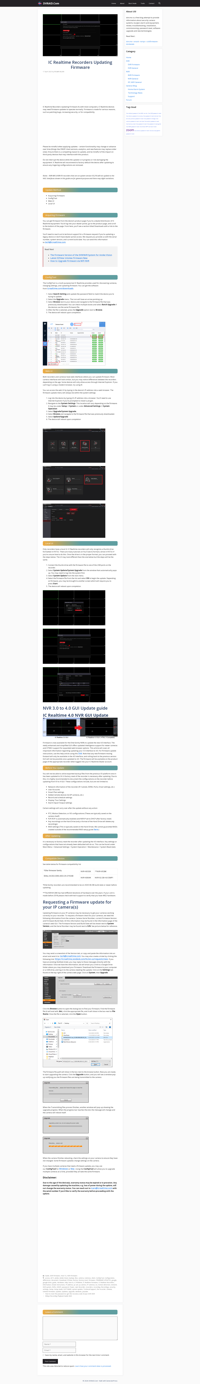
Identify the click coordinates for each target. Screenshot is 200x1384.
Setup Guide (58, 1289)
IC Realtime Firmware (90, 1282)
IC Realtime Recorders (106, 1282)
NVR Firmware (72, 1276)
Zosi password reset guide (154, 124)
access (47, 1278)
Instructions (61, 1285)
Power (72, 1287)
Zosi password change (150, 118)
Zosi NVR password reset (132, 126)
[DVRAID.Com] (40, 3)
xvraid (136, 41)
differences (47, 1280)
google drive (47, 1282)
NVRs (54, 1287)
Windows (63, 1168)
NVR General (133, 78)
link (80, 753)
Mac (73, 1168)
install (54, 1285)
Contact (151, 3)
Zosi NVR (140, 113)
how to (71, 1282)
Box (76, 1278)
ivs (96, 1285)
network (114, 1285)
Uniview (109, 1289)
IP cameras (91, 1285)
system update (77, 1289)
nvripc (142, 41)
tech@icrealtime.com (55, 242)
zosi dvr (145, 113)
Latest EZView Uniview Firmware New (69, 258)
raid (76, 1287)
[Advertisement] (80, 90)
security (112, 1287)
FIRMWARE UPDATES (103, 1280)
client (93, 1278)
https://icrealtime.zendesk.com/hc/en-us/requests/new (81, 959)
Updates (65, 1291)
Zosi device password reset (141, 130)
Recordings (105, 1287)
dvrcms (129, 41)
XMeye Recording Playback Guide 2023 (58, 1296)
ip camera (82, 1285)
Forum (129, 100)
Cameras (88, 1278)
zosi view (141, 121)
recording (97, 1287)
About (122, 3)
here (96, 829)
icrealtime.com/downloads (60, 288)
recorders (89, 1287)
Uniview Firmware (49, 1291)
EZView (69, 1280)
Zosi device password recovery (134, 116)
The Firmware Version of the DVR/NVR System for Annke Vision (81, 255)
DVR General (133, 68)
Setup (51, 1289)
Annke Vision (64, 1278)
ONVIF (59, 1287)
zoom (130, 130)
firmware (92, 1280)
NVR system (47, 1287)
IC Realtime (78, 1282)
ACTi (52, 1278)
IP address (69, 1285)
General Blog (131, 86)
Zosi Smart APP (144, 126)
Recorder (82, 1287)
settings (45, 1289)
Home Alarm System (136, 89)
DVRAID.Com (51, 3)
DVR (127, 61)
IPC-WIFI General (135, 82)
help (66, 1282)
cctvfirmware (152, 41)
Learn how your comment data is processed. (93, 1366)
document (54, 1280)
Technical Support (89, 1289)
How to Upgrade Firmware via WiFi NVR (69, 261)
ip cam (76, 1285)
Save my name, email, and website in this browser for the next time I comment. (77, 1355)
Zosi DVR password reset (154, 113)
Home (113, 3)
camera (81, 1278)
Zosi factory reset (131, 124)
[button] (159, 3)
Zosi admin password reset (151, 121)
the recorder (101, 1289)
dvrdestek (130, 44)
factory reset (83, 1280)
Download (62, 1280)
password (65, 1287)
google (114, 1280)
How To (63, 1276)
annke (57, 1278)
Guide (47, 1276)
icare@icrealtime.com (101, 1188)
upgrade (72, 1291)
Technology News (135, 93)
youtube (85, 1291)
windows (78, 1291)
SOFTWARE (67, 1289)
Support (131, 96)
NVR (128, 71)
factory (75, 1280)
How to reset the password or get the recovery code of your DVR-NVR (70, 1294)
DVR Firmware (55, 1276)
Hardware (60, 1282)
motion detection (104, 1285)
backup (71, 1278)
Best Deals (132, 3)
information (47, 1285)
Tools (143, 3)
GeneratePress (111, 1381)
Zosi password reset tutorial (150, 116)
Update (58, 1291)
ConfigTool (100, 1278)
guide (54, 1282)
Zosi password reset (141, 124)
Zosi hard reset (152, 126)
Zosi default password (132, 113)
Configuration (109, 1278)
